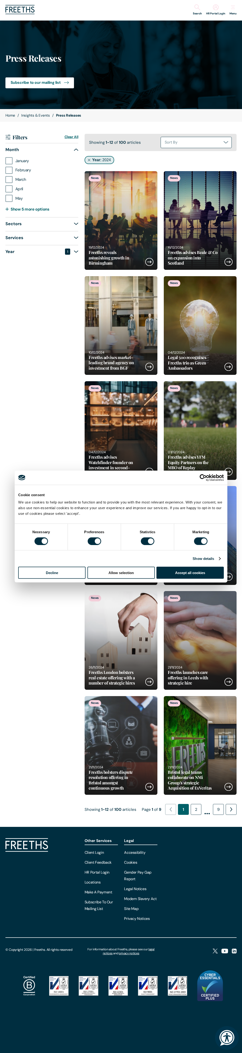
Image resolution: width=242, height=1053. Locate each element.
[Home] (26, 851)
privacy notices (129, 953)
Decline (52, 573)
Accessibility (134, 852)
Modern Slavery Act (140, 898)
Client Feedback (98, 862)
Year (36, 251)
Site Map (131, 908)
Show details (203, 558)
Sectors (37, 224)
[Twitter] (215, 951)
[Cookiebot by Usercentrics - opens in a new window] (203, 477)
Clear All (71, 137)
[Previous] (170, 809)
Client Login (94, 852)
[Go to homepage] (20, 13)
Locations (93, 882)
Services (37, 238)
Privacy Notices (137, 918)
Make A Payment (98, 892)
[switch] (94, 541)
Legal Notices (135, 888)
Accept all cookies (190, 573)
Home (10, 115)
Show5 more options (30, 209)
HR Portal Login (97, 872)
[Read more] (121, 220)
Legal (129, 840)
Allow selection (121, 573)
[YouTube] (224, 951)
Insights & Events (35, 115)
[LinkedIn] (234, 951)
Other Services (98, 840)
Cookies (130, 862)
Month (37, 149)
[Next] (231, 809)
